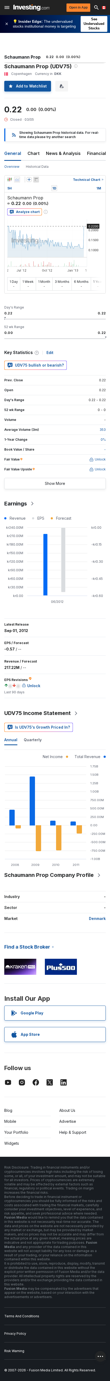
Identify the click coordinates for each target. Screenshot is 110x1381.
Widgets (11, 1143)
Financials (97, 153)
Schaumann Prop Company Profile (49, 875)
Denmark (97, 918)
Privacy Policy (15, 1333)
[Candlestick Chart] (10, 179)
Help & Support (72, 1132)
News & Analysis (63, 153)
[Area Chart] (17, 179)
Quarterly (33, 739)
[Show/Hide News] (36, 179)
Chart (34, 153)
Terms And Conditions (21, 1316)
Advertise (67, 1121)
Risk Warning (14, 1351)
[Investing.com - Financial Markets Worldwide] (31, 7)
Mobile (10, 1121)
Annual (10, 739)
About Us (67, 1110)
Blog (8, 1110)
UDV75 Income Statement (37, 713)
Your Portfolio (16, 1132)
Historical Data (37, 167)
